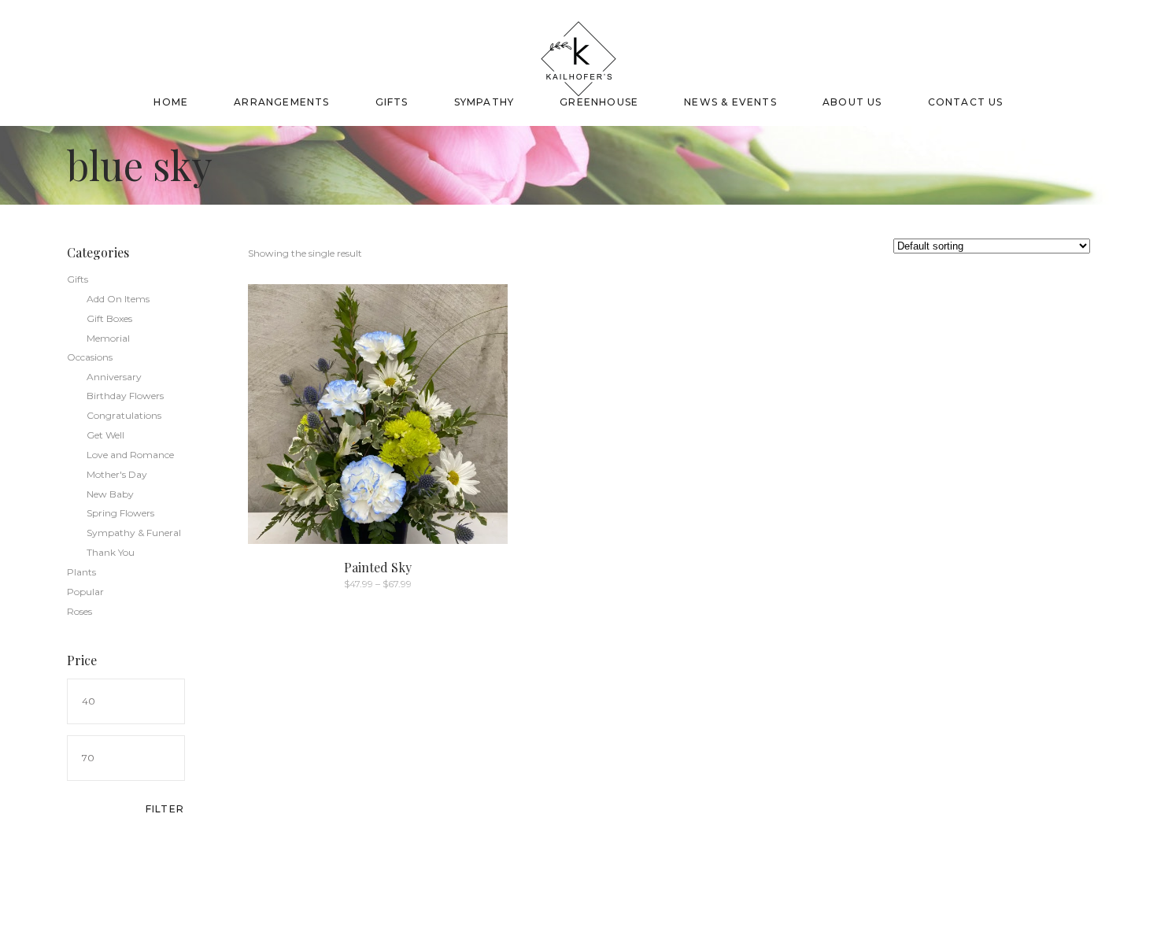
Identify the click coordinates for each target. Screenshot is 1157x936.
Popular (85, 591)
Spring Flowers (120, 513)
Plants (81, 572)
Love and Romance (130, 455)
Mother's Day (117, 474)
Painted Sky (378, 567)
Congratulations (124, 415)
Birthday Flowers (125, 395)
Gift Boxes (109, 318)
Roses (79, 611)
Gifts (77, 279)
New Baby (110, 494)
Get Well (105, 435)
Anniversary (114, 377)
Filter (165, 809)
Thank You (111, 552)
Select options (343, 583)
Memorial (108, 338)
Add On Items (118, 299)
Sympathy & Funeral (134, 532)
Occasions (90, 357)
